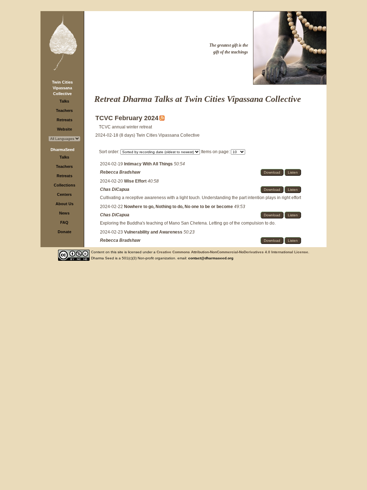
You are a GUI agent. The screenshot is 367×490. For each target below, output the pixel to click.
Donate (64, 232)
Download (272, 172)
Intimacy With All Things (149, 163)
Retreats (64, 120)
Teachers (64, 110)
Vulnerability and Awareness (154, 232)
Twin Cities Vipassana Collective (62, 88)
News (64, 213)
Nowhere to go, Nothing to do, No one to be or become (179, 206)
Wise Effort (136, 181)
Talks (64, 101)
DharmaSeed (63, 149)
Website (64, 129)
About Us (64, 204)
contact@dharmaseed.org (210, 258)
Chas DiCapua (114, 189)
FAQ (64, 222)
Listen (293, 172)
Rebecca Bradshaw (120, 172)
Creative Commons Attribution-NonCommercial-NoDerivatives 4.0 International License (232, 252)
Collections (64, 185)
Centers (64, 194)
